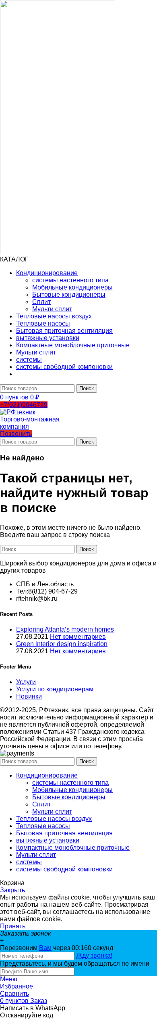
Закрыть (12, 890)
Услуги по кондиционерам (54, 689)
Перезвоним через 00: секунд (56, 947)
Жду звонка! (94, 955)
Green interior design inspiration (61, 643)
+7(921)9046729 (24, 404)
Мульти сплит (52, 309)
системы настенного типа (70, 280)
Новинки (29, 696)
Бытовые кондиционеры (68, 294)
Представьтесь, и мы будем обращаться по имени (74, 963)
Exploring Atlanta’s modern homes (65, 629)
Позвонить (16, 433)
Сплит (41, 301)
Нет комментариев (78, 636)
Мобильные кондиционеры (72, 287)
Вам (45, 947)
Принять (12, 926)
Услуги (26, 682)
